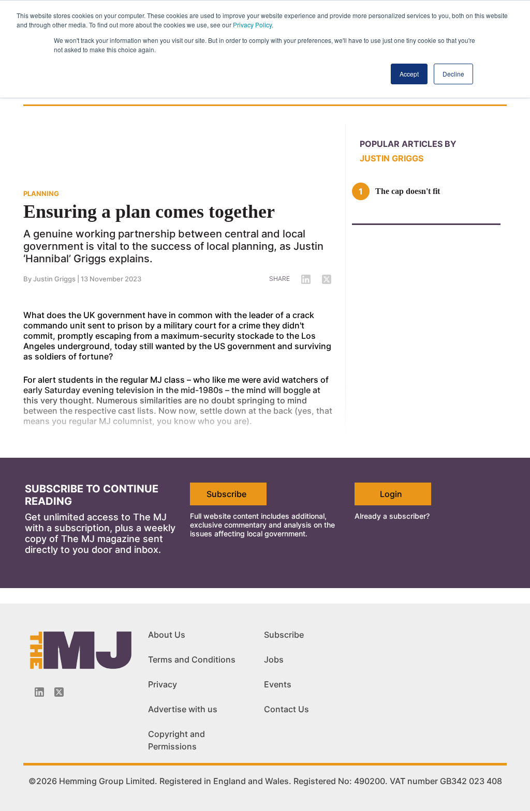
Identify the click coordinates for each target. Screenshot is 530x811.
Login (391, 494)
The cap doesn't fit (407, 191)
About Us (166, 634)
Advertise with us (182, 709)
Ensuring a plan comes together (149, 211)
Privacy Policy (252, 24)
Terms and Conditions (191, 659)
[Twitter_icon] (59, 692)
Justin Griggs (54, 279)
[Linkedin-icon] (39, 692)
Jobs (274, 659)
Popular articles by (408, 144)
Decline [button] (453, 73)
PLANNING (41, 193)
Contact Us (286, 709)
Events (277, 684)
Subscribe (226, 494)
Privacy (162, 684)
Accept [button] (409, 73)
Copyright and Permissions (176, 740)
